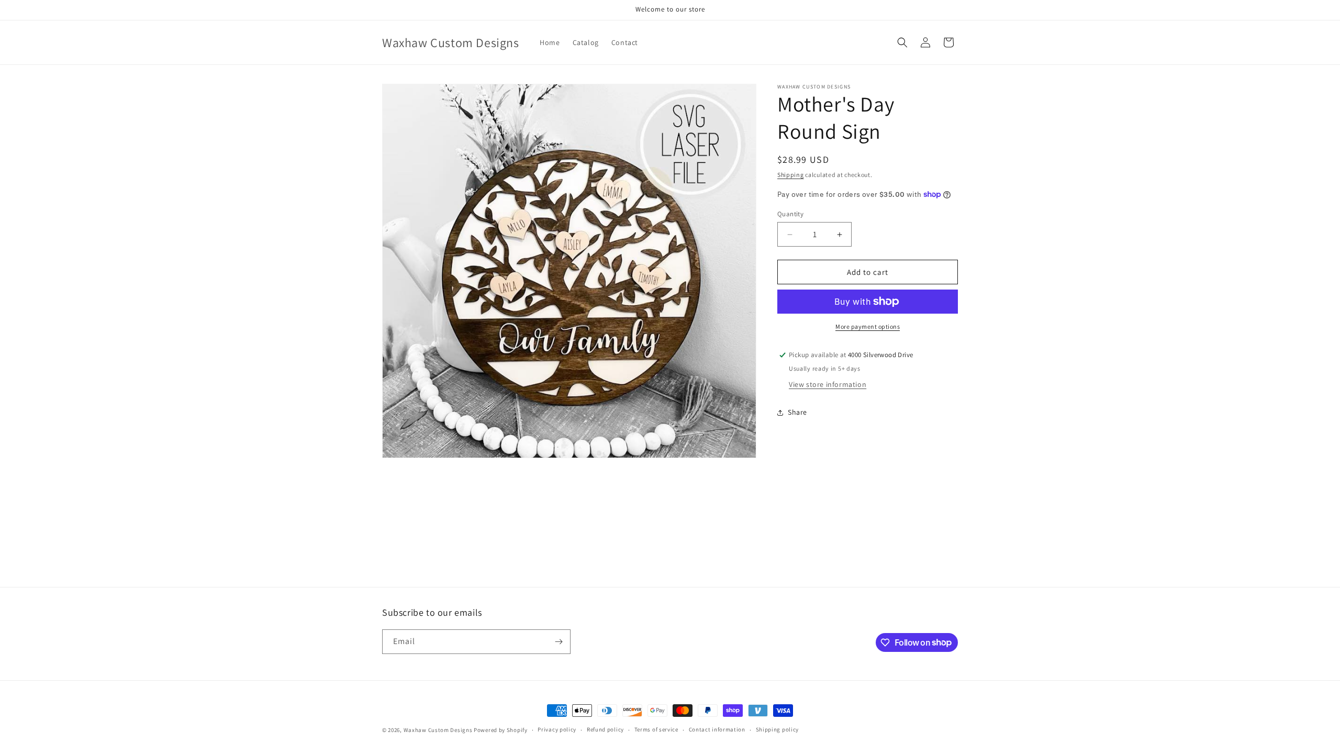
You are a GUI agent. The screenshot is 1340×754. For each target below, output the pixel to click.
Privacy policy (557, 729)
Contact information (717, 729)
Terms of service (656, 729)
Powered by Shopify (501, 730)
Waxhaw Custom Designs (439, 730)
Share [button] (797, 412)
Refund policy (605, 729)
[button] (902, 42)
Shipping (790, 175)
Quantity (790, 213)
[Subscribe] (558, 641)
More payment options (867, 326)
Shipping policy (777, 729)
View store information (827, 384)
